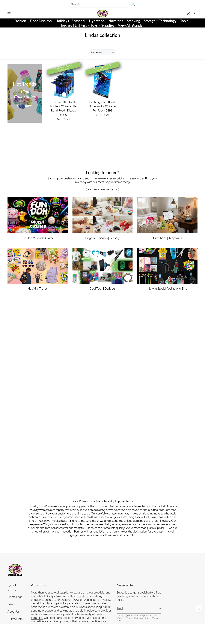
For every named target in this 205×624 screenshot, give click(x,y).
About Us (13, 611)
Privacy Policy (133, 618)
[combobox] (99, 4)
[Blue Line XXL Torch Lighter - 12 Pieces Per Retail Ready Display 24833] (64, 81)
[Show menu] (9, 13)
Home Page (15, 597)
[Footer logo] (15, 569)
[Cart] (195, 13)
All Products (15, 619)
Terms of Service (152, 618)
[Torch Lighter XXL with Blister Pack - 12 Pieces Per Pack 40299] (102, 81)
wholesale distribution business (67, 607)
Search (12, 604)
